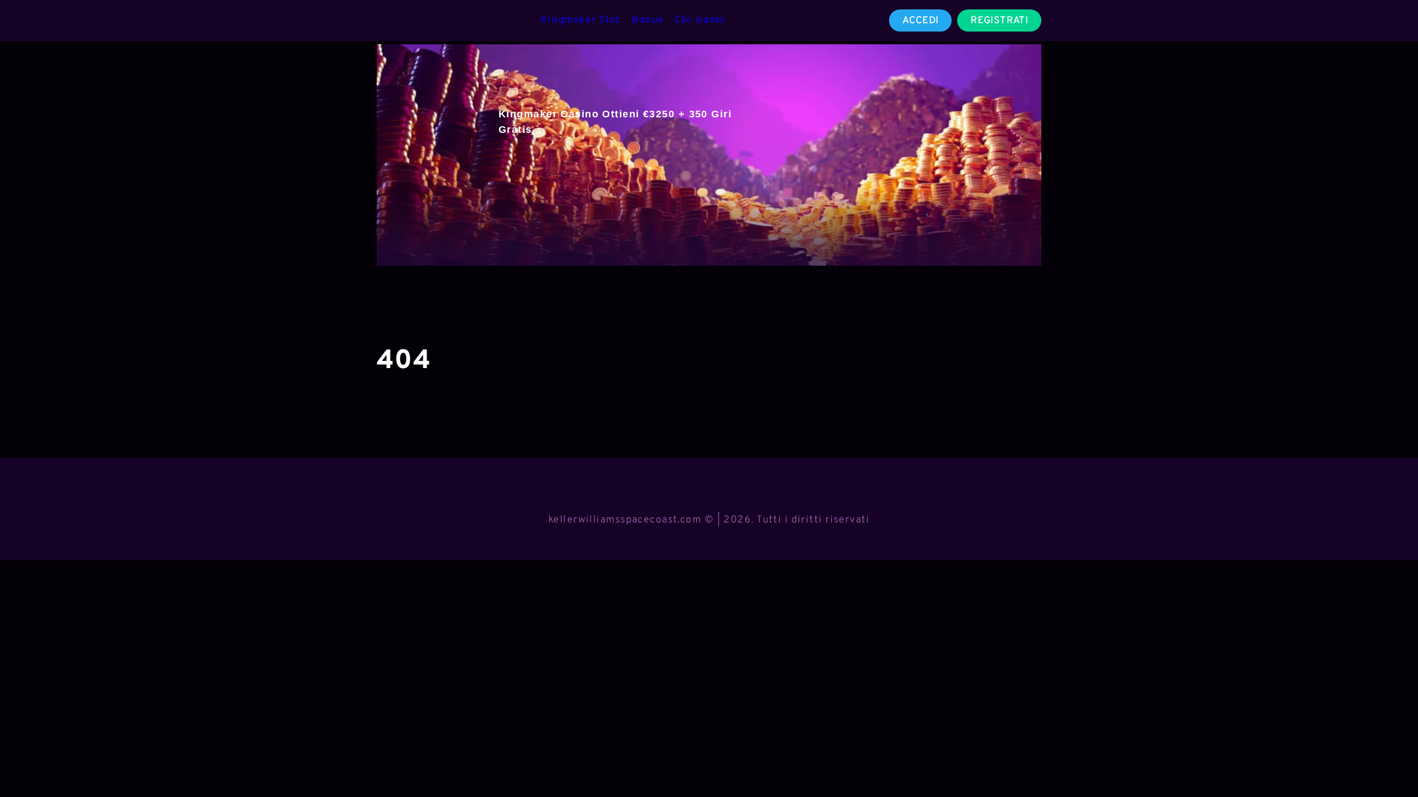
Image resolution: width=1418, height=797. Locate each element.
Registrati (999, 20)
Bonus (648, 20)
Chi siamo (700, 20)
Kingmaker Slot (580, 20)
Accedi (920, 20)
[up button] (1390, 760)
